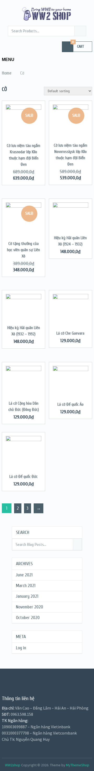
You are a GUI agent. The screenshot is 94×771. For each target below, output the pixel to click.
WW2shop (12, 765)
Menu (8, 59)
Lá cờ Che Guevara (70, 333)
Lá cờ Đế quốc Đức (23, 476)
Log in (21, 647)
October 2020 (28, 617)
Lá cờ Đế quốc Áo (70, 404)
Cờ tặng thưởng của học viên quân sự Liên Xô (23, 249)
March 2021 (26, 585)
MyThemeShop (77, 765)
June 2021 (24, 574)
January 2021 (27, 596)
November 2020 (29, 607)
